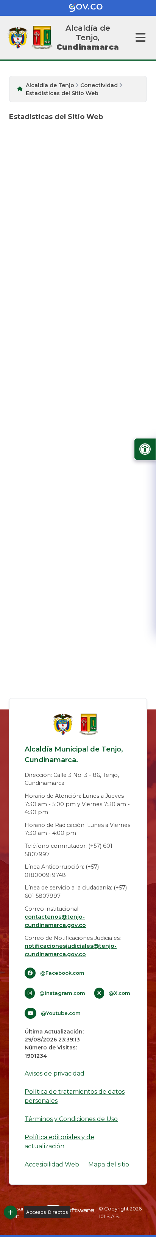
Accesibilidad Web (52, 1164)
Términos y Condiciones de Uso (71, 1119)
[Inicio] (42, 37)
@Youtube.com (61, 1013)
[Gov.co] (78, 8)
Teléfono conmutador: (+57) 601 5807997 (68, 850)
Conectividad (99, 85)
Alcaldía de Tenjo (50, 85)
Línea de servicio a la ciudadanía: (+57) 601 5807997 (76, 891)
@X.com (119, 993)
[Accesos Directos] (10, 1212)
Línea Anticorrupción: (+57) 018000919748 (62, 870)
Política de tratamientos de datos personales (75, 1096)
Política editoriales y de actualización (59, 1142)
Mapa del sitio (108, 1164)
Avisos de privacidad (54, 1073)
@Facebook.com (62, 973)
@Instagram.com (62, 993)
